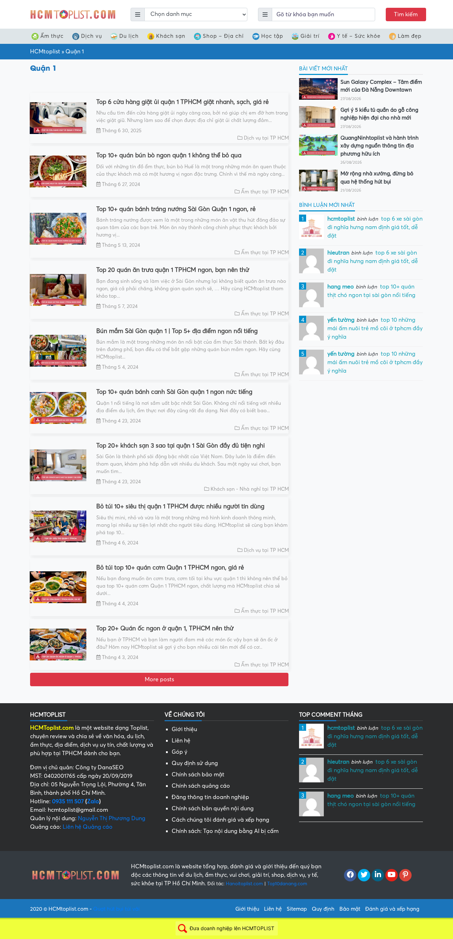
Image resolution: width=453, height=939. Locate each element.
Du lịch (129, 36)
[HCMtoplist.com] (72, 14)
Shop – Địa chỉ (223, 36)
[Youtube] (391, 875)
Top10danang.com (287, 883)
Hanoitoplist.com (244, 883)
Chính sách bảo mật (198, 774)
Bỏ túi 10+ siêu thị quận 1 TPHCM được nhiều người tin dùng (180, 506)
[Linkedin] (378, 875)
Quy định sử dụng (195, 763)
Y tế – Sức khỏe (358, 36)
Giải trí (310, 36)
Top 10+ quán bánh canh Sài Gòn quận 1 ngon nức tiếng (174, 392)
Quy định (323, 909)
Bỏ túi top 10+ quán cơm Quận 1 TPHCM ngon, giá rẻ (170, 567)
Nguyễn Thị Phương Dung (111, 818)
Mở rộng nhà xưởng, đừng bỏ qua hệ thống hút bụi (376, 178)
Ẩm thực (52, 36)
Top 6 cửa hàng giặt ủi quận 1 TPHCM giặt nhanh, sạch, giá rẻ (182, 102)
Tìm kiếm (406, 14)
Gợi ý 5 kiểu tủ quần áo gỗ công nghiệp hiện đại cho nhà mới (379, 114)
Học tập (272, 36)
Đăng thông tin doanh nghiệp (210, 797)
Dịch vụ (91, 36)
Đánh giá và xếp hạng (392, 909)
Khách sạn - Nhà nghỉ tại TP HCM (250, 489)
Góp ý (179, 752)
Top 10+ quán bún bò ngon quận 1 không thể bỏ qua (168, 155)
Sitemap (297, 909)
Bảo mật (349, 909)
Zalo (93, 801)
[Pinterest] (405, 875)
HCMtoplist (45, 51)
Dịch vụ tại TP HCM (266, 138)
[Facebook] (350, 875)
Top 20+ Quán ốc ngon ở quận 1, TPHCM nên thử (165, 628)
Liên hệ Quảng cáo (88, 827)
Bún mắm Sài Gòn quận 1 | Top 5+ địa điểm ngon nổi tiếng (177, 331)
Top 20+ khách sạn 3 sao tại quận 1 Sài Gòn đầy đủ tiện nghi (180, 445)
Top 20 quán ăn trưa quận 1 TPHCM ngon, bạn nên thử (172, 270)
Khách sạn (170, 36)
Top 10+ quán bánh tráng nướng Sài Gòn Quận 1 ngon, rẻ (176, 209)
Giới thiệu (184, 729)
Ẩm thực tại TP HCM (265, 191)
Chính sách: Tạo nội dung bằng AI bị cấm (225, 831)
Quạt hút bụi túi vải (116, 909)
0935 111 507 (68, 801)
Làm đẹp (410, 36)
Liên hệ (181, 740)
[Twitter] (364, 875)
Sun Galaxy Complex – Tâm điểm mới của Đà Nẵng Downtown (381, 86)
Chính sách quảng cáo (201, 786)
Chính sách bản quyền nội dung (213, 808)
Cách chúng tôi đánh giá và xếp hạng (220, 820)
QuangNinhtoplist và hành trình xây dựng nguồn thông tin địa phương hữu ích (379, 146)
